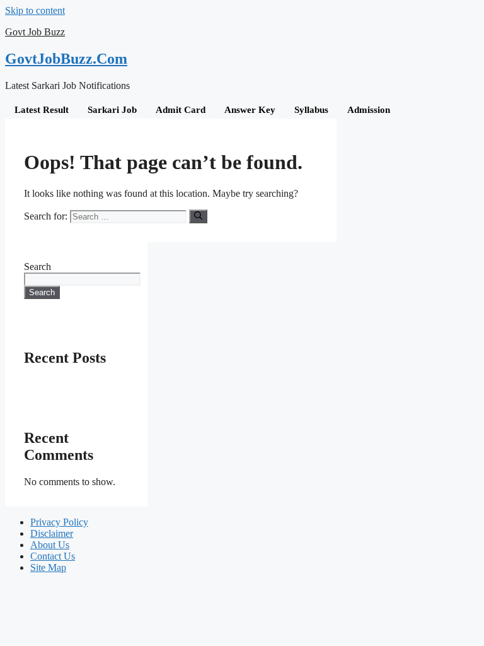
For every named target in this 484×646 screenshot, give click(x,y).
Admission (368, 110)
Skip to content (35, 10)
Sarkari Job (112, 110)
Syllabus (311, 110)
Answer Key (249, 110)
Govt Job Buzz (35, 31)
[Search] (198, 216)
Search (37, 266)
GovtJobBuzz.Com (66, 58)
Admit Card (180, 110)
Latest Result (41, 110)
